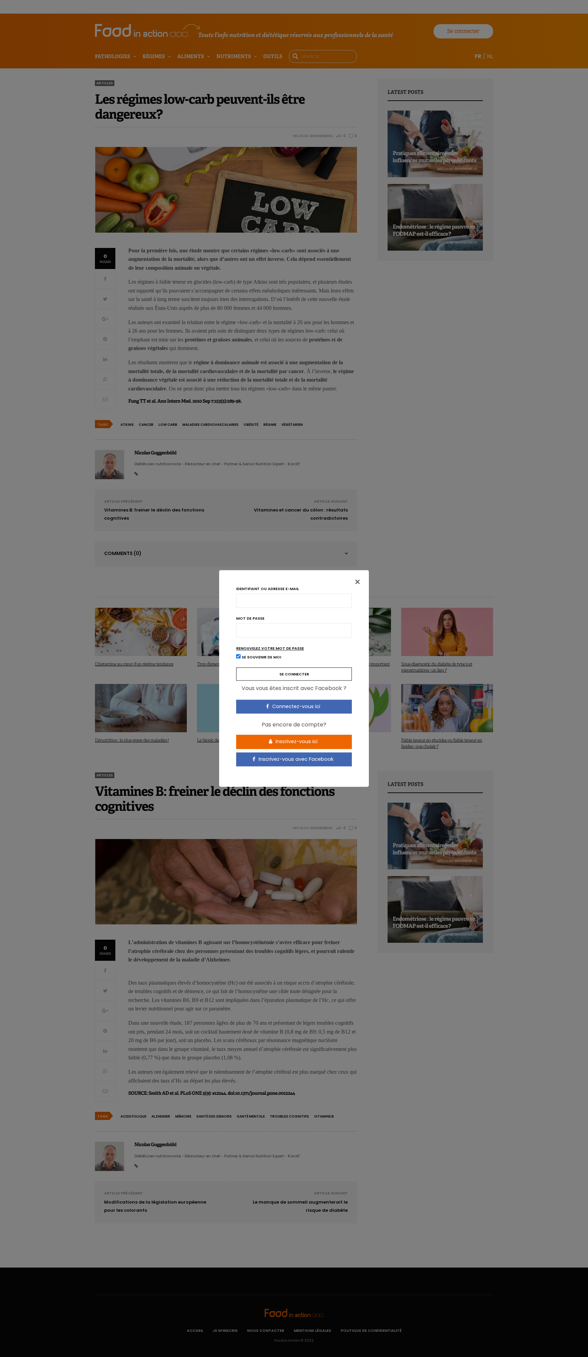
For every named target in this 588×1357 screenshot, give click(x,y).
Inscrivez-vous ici (295, 741)
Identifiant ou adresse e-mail (267, 589)
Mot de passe (250, 618)
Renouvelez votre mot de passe (270, 648)
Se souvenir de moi (261, 657)
